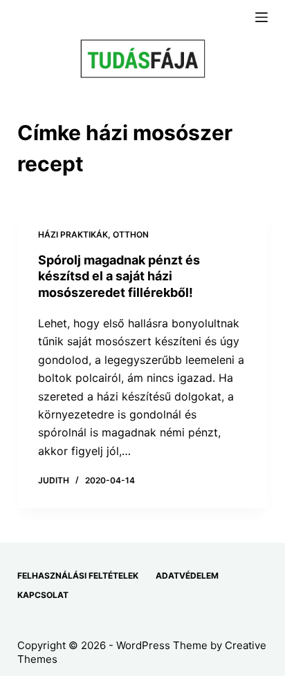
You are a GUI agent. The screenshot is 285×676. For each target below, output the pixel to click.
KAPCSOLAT (42, 595)
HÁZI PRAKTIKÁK (73, 234)
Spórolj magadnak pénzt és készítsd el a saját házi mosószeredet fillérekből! (119, 276)
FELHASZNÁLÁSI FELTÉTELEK (77, 575)
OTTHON (131, 234)
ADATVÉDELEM (187, 575)
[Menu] (261, 17)
